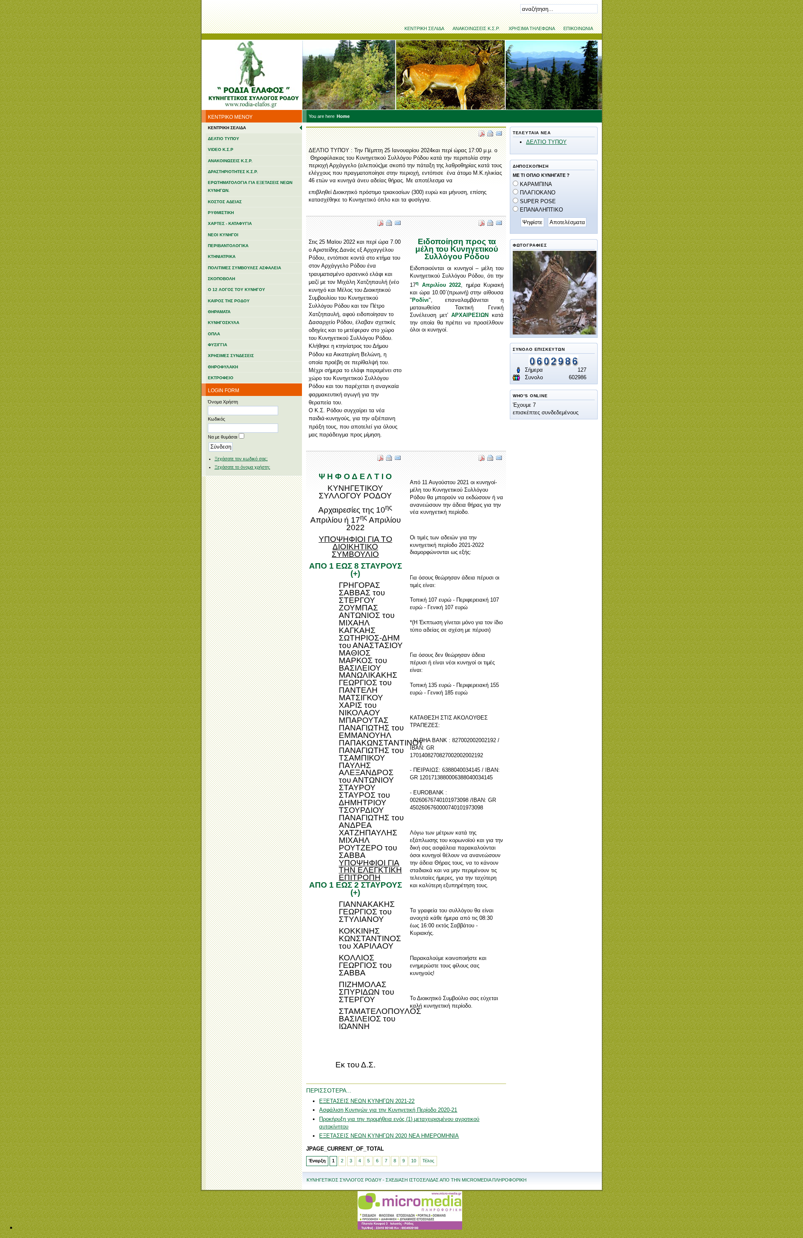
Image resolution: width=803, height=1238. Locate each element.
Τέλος (428, 1160)
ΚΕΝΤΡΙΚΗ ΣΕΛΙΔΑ (424, 28)
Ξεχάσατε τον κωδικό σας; (241, 458)
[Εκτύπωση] (490, 135)
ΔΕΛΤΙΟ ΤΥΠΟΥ (546, 142)
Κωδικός (216, 418)
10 (413, 1160)
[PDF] (481, 135)
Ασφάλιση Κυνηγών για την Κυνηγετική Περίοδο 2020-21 (388, 1110)
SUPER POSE (538, 201)
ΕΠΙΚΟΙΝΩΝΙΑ (578, 28)
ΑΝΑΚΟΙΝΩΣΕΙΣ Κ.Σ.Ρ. (476, 28)
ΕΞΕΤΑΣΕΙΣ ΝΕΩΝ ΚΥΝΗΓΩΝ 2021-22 (366, 1101)
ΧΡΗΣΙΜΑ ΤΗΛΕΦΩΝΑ (532, 28)
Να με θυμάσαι (222, 436)
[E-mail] (499, 135)
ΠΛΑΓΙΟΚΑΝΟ (537, 192)
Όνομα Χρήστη (223, 401)
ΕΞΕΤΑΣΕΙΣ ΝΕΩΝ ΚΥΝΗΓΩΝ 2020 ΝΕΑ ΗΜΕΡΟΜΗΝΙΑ (389, 1136)
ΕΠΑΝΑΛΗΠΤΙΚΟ (541, 210)
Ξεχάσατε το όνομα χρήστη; (242, 467)
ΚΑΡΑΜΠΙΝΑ (536, 184)
